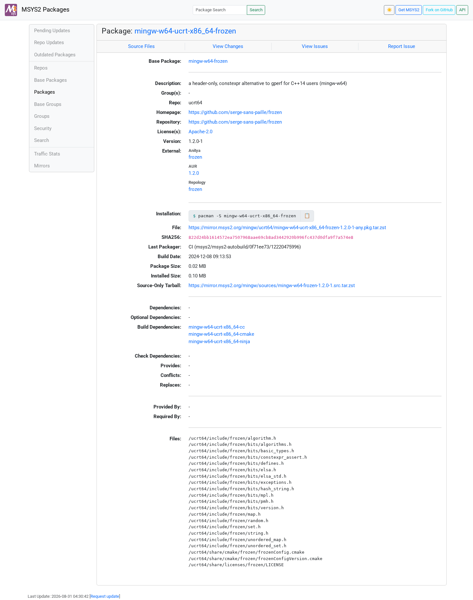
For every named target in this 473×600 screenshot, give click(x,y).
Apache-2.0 (200, 132)
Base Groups (47, 104)
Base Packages (50, 80)
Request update (104, 596)
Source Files (141, 46)
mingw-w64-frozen (208, 61)
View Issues (315, 46)
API (462, 9)
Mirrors (42, 166)
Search (256, 9)
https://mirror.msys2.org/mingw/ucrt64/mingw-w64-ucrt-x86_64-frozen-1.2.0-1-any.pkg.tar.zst (287, 227)
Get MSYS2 (408, 9)
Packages (44, 92)
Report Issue (401, 46)
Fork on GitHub (439, 9)
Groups (42, 116)
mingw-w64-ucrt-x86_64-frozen (185, 31)
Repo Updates (49, 42)
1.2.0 (194, 173)
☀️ (389, 9)
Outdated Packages (55, 55)
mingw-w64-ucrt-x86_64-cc (217, 327)
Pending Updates (52, 30)
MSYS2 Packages (45, 9)
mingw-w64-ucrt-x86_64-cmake (221, 334)
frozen (195, 157)
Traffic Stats (47, 154)
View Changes (228, 46)
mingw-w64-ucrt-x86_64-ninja (219, 341)
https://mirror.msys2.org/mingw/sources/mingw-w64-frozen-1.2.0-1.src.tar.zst (272, 285)
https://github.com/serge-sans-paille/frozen (235, 112)
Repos (41, 68)
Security (42, 128)
